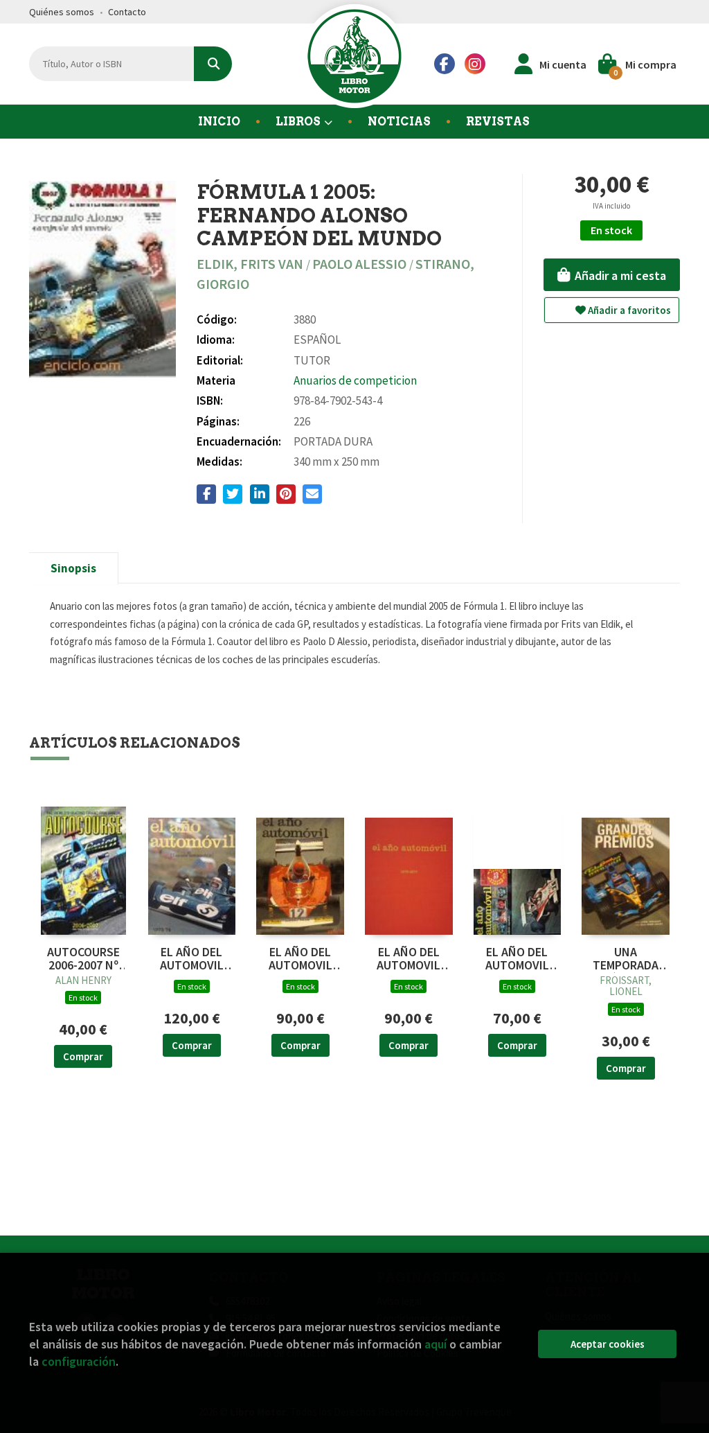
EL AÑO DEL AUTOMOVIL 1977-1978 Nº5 (517, 959)
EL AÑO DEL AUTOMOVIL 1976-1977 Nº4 (408, 959)
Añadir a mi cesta (619, 275)
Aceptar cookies (608, 1344)
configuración (79, 1361)
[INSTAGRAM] (475, 63)
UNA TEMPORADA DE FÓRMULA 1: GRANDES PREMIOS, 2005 (625, 959)
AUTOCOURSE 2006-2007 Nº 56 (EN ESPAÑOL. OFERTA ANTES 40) (83, 959)
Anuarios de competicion (355, 380)
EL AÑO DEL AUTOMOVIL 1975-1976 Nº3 (300, 959)
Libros (299, 121)
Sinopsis (73, 568)
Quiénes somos (61, 12)
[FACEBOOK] (444, 63)
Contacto (127, 12)
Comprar (83, 1056)
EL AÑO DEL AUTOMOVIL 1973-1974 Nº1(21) (192, 959)
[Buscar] (213, 63)
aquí (435, 1344)
